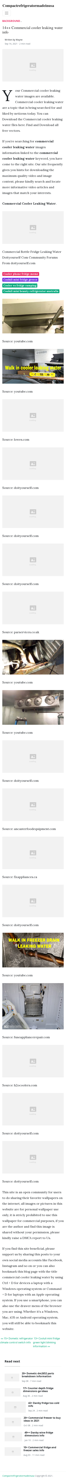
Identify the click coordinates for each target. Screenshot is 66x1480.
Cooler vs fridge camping (19, 285)
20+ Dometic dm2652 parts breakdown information (38, 1375)
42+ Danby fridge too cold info (43, 1404)
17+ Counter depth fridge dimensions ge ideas (38, 1389)
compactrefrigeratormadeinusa (18, 1475)
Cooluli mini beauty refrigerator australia (30, 291)
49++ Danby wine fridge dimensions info (39, 1434)
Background (11, 21)
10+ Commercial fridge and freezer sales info (39, 1449)
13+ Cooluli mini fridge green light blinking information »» (46, 1342)
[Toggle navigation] (6, 13)
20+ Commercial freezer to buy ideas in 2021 (42, 1419)
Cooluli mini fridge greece (20, 279)
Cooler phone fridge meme (20, 274)
